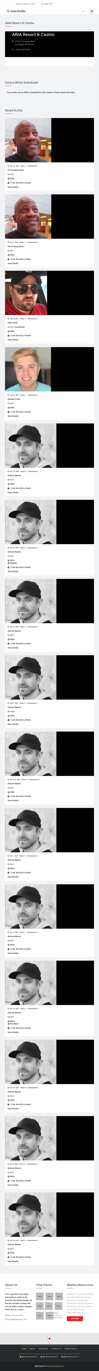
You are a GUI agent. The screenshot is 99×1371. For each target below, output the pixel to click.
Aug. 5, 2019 (14, 242)
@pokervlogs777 (29, 1357)
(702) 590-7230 (22, 49)
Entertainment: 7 (33, 166)
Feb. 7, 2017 (14, 856)
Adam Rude (13, 323)
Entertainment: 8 (32, 242)
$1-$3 (10, 403)
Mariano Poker (14, 399)
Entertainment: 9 (32, 856)
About (33, 1349)
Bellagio (13, 563)
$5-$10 (11, 711)
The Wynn (14, 1023)
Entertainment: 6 (32, 1164)
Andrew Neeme (14, 475)
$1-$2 (10, 556)
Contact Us (56, 1349)
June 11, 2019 (14, 395)
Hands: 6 (23, 548)
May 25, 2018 (14, 627)
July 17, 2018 (14, 548)
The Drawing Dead (16, 170)
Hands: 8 (23, 471)
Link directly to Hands (21, 183)
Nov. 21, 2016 (14, 1088)
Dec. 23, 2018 (14, 471)
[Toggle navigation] (92, 11)
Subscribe (75, 1319)
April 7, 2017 (14, 703)
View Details (13, 187)
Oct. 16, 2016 (14, 1240)
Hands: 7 (23, 166)
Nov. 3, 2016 (14, 1164)
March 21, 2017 (15, 780)
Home (24, 1349)
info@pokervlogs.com (18, 1319)
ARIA (12, 178)
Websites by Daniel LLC (54, 1366)
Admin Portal (71, 1349)
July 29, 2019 (14, 319)
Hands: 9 (23, 627)
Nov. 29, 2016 (14, 1009)
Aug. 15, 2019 (14, 166)
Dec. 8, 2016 (14, 932)
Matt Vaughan (57, 1318)
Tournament (19, 327)
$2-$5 (10, 174)
